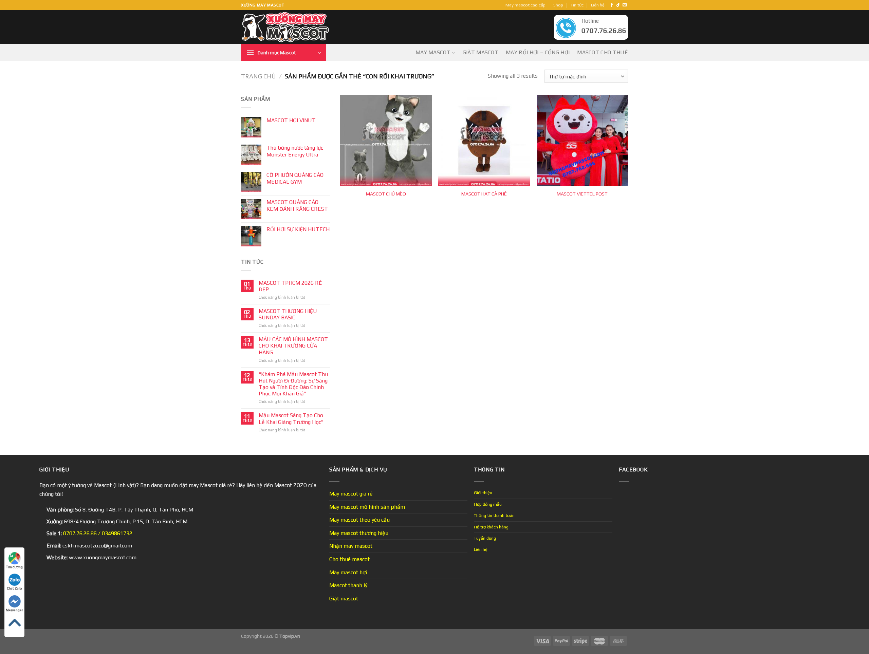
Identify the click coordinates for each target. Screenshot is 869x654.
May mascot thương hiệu (358, 533)
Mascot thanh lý (348, 585)
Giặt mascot (481, 52)
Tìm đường (14, 567)
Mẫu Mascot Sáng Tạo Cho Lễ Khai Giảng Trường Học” (291, 418)
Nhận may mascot (350, 546)
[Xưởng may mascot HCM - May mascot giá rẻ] (286, 27)
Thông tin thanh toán (494, 515)
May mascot (432, 52)
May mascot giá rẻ (351, 493)
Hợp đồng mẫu (488, 504)
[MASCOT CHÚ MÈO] (386, 140)
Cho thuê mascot (349, 559)
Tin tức (577, 4)
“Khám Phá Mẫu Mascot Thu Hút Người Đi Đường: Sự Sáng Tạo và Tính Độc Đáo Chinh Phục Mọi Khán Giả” (293, 384)
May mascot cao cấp (525, 4)
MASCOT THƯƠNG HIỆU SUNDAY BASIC (288, 314)
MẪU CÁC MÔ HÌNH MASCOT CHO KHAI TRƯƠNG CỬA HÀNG (293, 345)
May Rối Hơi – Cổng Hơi (538, 52)
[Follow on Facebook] (612, 5)
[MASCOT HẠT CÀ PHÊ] (484, 140)
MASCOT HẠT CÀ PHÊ (484, 194)
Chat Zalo (14, 588)
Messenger (14, 610)
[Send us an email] (625, 5)
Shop (558, 4)
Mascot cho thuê (602, 52)
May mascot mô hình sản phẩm (367, 507)
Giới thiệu (483, 492)
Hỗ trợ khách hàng (491, 526)
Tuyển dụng (485, 538)
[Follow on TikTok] (618, 5)
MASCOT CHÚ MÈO (386, 194)
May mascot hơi (348, 572)
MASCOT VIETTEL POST (582, 194)
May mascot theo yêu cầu (359, 520)
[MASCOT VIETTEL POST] (582, 140)
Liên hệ (598, 4)
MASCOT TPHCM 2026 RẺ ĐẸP (290, 286)
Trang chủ (258, 76)
